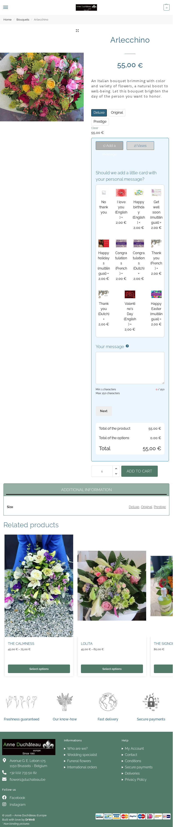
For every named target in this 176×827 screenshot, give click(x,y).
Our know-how (65, 719)
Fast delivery (108, 719)
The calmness (21, 644)
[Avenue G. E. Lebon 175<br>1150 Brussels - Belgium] (4, 760)
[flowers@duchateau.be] (4, 779)
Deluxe (134, 507)
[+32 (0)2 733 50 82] (4, 772)
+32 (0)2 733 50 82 (23, 773)
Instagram (18, 805)
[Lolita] (111, 586)
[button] (166, 7)
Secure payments (151, 719)
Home (7, 19)
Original (146, 507)
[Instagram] (4, 804)
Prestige (160, 507)
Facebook (17, 798)
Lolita (87, 644)
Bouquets (23, 19)
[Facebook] (4, 797)
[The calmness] (39, 586)
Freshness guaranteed (21, 719)
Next (104, 411)
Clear (94, 128)
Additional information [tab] (86, 489)
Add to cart (139, 471)
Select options (39, 669)
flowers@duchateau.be (27, 780)
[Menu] (9, 7)
